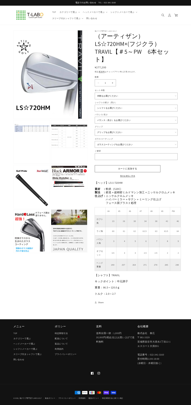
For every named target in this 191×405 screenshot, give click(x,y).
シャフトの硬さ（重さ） (106, 102)
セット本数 (100, 90)
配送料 (102, 72)
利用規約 (59, 349)
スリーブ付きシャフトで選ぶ (27, 354)
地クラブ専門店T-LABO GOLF (31, 398)
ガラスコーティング (104, 139)
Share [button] (101, 302)
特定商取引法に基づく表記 (112, 398)
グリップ (99, 126)
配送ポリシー (94, 398)
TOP (15, 333)
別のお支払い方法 (127, 176)
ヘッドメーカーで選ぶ (24, 343)
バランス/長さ (101, 114)
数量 (97, 77)
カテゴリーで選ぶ (22, 338)
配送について (61, 338)
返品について (61, 343)
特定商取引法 (61, 333)
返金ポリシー (50, 398)
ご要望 (98, 151)
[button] (69, 12)
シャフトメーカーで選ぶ (25, 349)
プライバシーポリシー (66, 354)
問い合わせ (18, 359)
